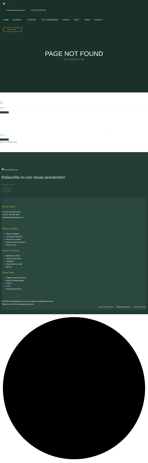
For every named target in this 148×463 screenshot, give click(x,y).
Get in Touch (11, 245)
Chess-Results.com (14, 289)
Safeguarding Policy (123, 307)
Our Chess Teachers (14, 236)
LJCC (8, 286)
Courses (31, 20)
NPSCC (9, 267)
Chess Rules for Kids (14, 264)
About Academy (12, 234)
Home (6, 20)
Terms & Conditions (106, 307)
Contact (98, 20)
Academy (17, 20)
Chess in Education (13, 258)
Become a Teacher (13, 239)
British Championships (15, 280)
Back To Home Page (8, 142)
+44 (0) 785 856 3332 (11, 214)
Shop (76, 20)
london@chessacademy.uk (12, 217)
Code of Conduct (139, 307)
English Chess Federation (16, 278)
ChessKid (10, 261)
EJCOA (9, 283)
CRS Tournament (50, 20)
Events (66, 20)
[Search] (4, 112)
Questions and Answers (15, 242)
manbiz (31, 304)
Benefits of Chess (13, 256)
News (87, 20)
